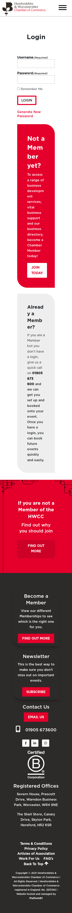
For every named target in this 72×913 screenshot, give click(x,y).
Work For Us (29, 858)
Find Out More (36, 548)
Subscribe (36, 692)
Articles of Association (36, 854)
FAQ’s (48, 858)
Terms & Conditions (36, 844)
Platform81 (36, 898)
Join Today (37, 270)
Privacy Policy (36, 849)
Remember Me (32, 89)
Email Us (36, 717)
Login (26, 100)
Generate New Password (29, 114)
